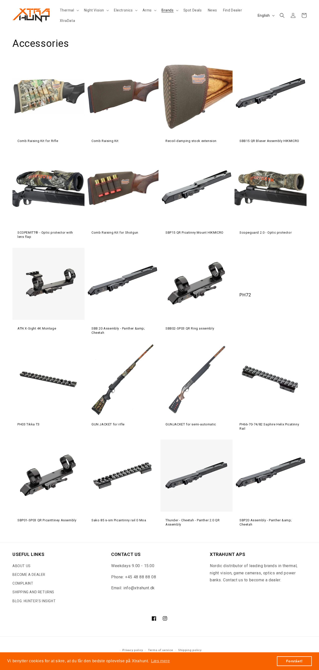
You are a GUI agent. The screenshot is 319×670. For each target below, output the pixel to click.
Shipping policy (190, 650)
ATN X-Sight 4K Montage (36, 328)
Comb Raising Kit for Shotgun (114, 232)
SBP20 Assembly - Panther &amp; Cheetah (265, 522)
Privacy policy (132, 650)
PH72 (245, 294)
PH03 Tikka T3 (28, 424)
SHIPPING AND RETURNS (33, 592)
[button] (69, 10)
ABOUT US (21, 566)
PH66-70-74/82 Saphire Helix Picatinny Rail (269, 426)
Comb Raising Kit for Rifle (37, 141)
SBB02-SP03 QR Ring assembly (189, 328)
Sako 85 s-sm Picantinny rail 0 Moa (118, 520)
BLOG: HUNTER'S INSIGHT (34, 601)
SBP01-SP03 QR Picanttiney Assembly (46, 520)
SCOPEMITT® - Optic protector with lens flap (45, 235)
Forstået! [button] (294, 661)
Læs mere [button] (160, 661)
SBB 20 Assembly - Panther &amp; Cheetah (118, 331)
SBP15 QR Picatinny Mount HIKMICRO (194, 232)
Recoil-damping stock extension (191, 141)
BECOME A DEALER (28, 575)
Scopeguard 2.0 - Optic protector (265, 232)
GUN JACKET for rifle (108, 424)
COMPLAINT (22, 583)
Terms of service (160, 650)
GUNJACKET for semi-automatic (190, 424)
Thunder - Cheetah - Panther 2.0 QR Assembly (192, 522)
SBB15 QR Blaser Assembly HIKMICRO (269, 141)
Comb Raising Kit (105, 141)
